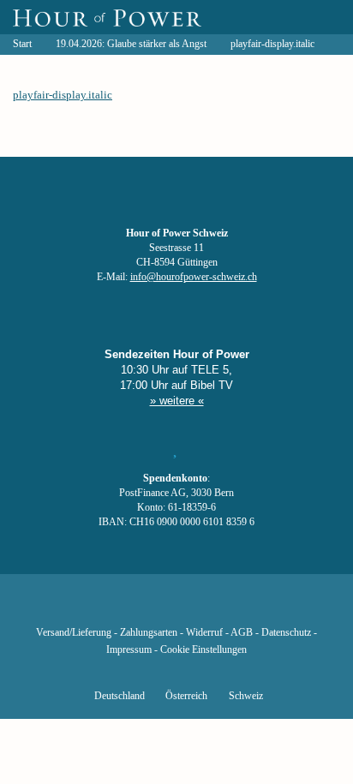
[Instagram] (176, 607)
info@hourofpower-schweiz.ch (193, 277)
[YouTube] (147, 607)
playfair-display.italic (62, 94)
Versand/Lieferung (73, 632)
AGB (241, 632)
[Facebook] (89, 607)
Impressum (129, 649)
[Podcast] (235, 607)
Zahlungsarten (148, 632)
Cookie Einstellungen (203, 649)
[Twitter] (118, 607)
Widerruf (204, 632)
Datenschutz (286, 632)
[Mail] (264, 607)
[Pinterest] (205, 607)
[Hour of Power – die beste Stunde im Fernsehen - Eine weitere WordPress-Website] (107, 17)
